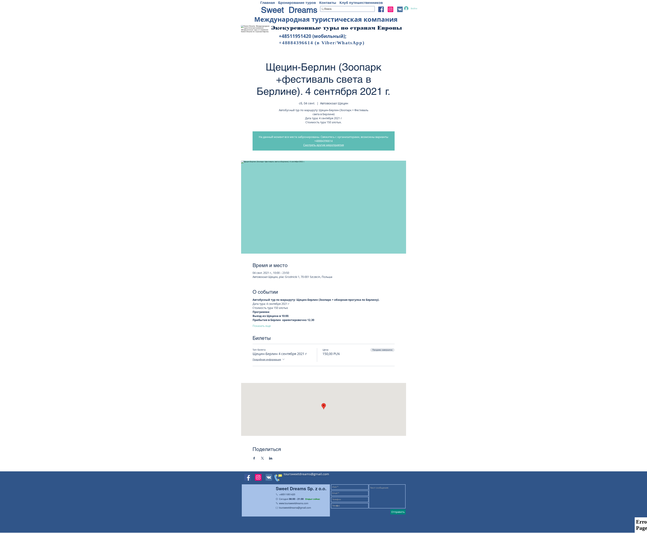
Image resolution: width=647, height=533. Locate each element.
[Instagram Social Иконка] (390, 9)
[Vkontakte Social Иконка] (269, 477)
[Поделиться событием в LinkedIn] (270, 458)
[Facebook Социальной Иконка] (381, 9)
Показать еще (262, 326)
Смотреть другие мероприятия (323, 145)
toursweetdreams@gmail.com (306, 474)
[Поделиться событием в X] (262, 458)
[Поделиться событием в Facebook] (254, 458)
